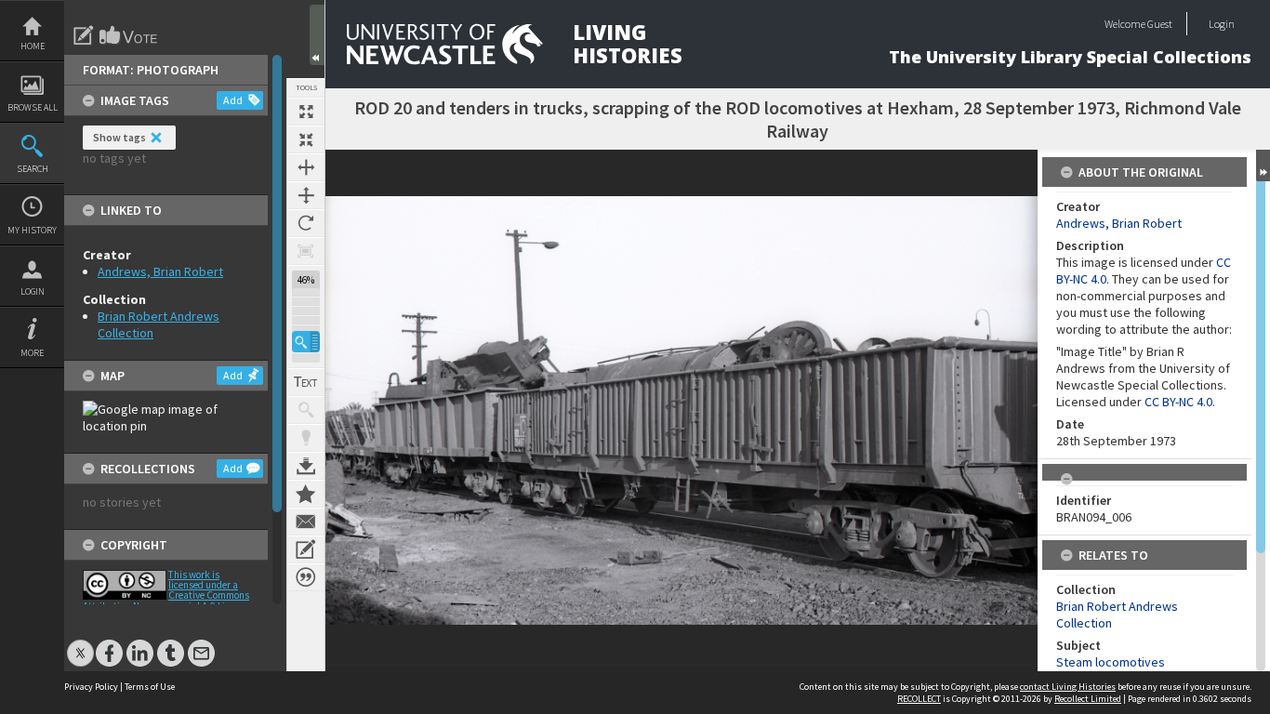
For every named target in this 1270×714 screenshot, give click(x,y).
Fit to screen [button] (305, 139)
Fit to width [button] (305, 167)
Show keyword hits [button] (305, 410)
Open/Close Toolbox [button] (317, 35)
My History (32, 230)
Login (32, 291)
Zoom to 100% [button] (305, 251)
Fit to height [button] (305, 195)
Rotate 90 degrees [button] (305, 223)
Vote (129, 35)
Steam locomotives (1110, 662)
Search (32, 169)
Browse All (32, 107)
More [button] (32, 353)
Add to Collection (305, 494)
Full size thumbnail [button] (305, 112)
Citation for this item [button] (305, 577)
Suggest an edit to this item (83, 35)
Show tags (119, 137)
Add (233, 100)
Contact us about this (305, 522)
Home (32, 46)
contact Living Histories (1068, 687)
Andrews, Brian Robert (160, 271)
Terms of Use (150, 687)
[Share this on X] (80, 644)
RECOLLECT (919, 699)
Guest (1159, 24)
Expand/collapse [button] (1263, 165)
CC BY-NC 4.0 (1178, 401)
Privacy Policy (91, 687)
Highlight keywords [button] (305, 438)
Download (305, 466)
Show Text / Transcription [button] (305, 382)
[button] (306, 341)
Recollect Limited (1087, 699)
